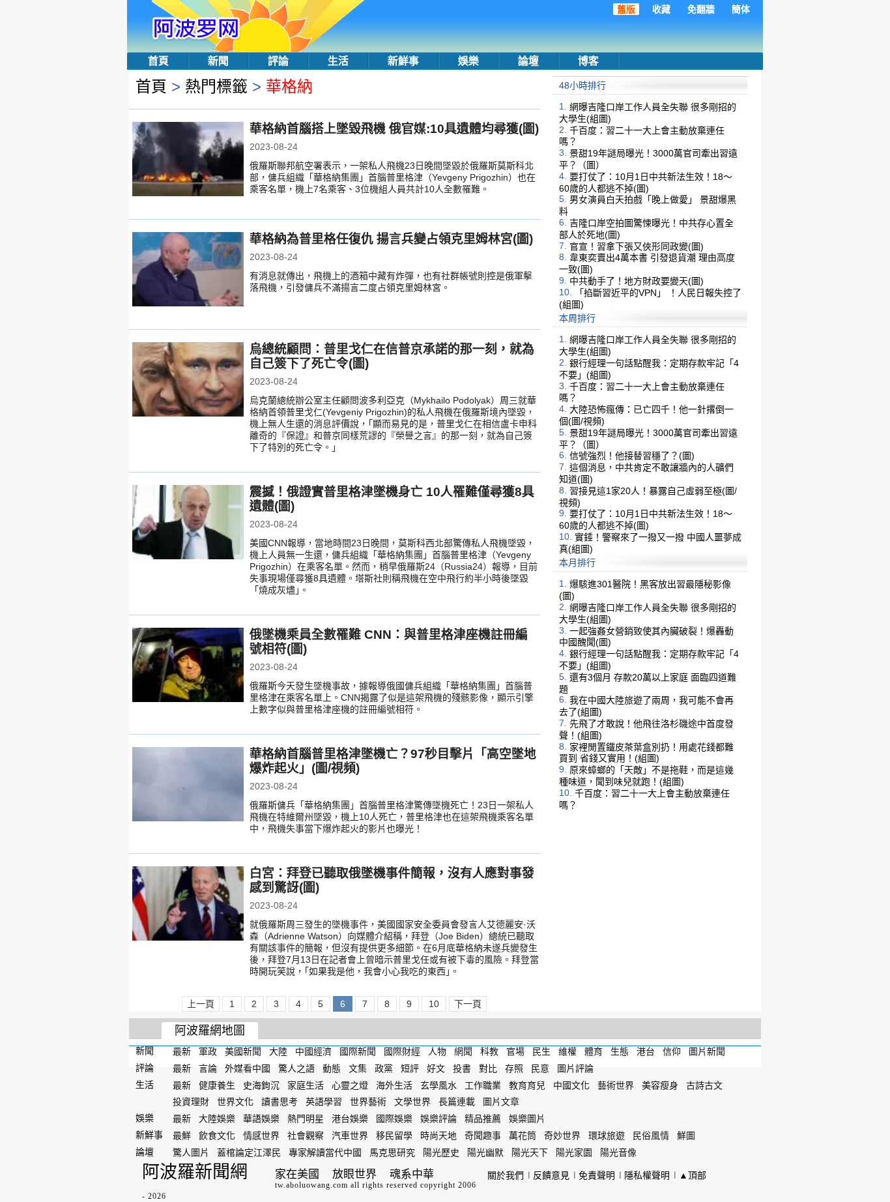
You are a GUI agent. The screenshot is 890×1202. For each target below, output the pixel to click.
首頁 (158, 60)
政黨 (384, 1068)
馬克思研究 (392, 1152)
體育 (593, 1051)
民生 (541, 1051)
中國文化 (571, 1084)
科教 (489, 1051)
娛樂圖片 (527, 1118)
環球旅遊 (606, 1135)
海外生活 (394, 1084)
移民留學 (394, 1135)
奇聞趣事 (483, 1135)
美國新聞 (243, 1051)
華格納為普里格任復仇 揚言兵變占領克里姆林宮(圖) (391, 239)
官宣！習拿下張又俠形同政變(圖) (636, 246)
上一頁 (200, 1004)
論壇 (528, 60)
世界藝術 (368, 1101)
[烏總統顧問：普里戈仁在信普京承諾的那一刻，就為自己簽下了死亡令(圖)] (188, 380)
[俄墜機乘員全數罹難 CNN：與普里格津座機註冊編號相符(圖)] (188, 666)
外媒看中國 (247, 1068)
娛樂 (468, 60)
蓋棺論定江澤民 (249, 1152)
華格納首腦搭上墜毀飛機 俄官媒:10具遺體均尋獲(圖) (394, 129)
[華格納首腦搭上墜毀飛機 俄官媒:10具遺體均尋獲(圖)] (188, 160)
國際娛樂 (394, 1118)
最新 (182, 1051)
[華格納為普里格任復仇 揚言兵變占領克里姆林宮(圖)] (188, 270)
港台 (646, 1051)
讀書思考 (279, 1101)
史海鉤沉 (261, 1084)
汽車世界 (350, 1135)
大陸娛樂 (217, 1118)
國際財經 (402, 1051)
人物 (437, 1051)
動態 (332, 1068)
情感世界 (261, 1135)
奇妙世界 (562, 1135)
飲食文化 (217, 1135)
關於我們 (505, 1175)
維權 (567, 1051)
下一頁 (467, 1004)
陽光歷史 (441, 1152)
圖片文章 (501, 1101)
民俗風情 (651, 1135)
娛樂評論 (438, 1118)
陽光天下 (529, 1152)
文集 (358, 1068)
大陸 (278, 1051)
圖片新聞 (707, 1051)
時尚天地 (438, 1135)
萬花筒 (522, 1135)
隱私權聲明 (647, 1175)
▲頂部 (692, 1175)
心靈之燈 (350, 1084)
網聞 (463, 1051)
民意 (540, 1068)
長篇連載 (456, 1101)
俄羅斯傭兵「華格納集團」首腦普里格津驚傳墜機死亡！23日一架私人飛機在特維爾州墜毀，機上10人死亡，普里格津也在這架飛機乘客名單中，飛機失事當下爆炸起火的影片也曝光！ (392, 817)
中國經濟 (313, 1051)
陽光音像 (618, 1152)
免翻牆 (701, 9)
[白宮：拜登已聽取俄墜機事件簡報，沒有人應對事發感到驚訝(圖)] (188, 904)
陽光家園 (574, 1152)
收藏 (661, 9)
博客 (588, 60)
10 (434, 1004)
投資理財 (191, 1101)
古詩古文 (704, 1084)
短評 (410, 1068)
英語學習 (324, 1101)
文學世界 (412, 1101)
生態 (619, 1051)
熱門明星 (305, 1118)
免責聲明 (597, 1175)
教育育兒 (527, 1084)
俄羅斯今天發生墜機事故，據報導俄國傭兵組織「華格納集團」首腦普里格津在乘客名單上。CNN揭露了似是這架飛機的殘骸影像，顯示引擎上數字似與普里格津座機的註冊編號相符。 (392, 697)
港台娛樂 (350, 1118)
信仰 (672, 1051)
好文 (436, 1068)
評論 (278, 60)
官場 (515, 1051)
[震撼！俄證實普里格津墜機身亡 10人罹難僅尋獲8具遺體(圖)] (188, 523)
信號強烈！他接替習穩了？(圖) (632, 455)
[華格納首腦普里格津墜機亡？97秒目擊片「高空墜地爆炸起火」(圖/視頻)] (188, 785)
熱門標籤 (216, 86)
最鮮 (182, 1135)
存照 (514, 1068)
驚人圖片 (191, 1152)
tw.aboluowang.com (311, 1185)
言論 (208, 1068)
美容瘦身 (660, 1084)
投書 (462, 1068)
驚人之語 (296, 1068)
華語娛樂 (261, 1118)
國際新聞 (357, 1051)
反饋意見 (551, 1175)
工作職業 (483, 1084)
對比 (488, 1068)
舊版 (626, 9)
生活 (338, 60)
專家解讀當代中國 (325, 1152)
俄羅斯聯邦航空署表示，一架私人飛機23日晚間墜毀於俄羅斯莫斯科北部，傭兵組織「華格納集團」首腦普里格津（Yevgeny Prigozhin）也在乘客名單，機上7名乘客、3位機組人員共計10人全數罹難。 (393, 177)
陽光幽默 (485, 1152)
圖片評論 (575, 1068)
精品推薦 (483, 1118)
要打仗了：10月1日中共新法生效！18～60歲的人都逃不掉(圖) (645, 182)
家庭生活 (305, 1084)
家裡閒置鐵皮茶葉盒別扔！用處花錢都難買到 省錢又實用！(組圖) (646, 752)
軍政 (208, 1051)
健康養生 (217, 1084)
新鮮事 (403, 60)
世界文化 (235, 1101)
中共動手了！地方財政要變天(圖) (636, 281)
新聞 (218, 60)
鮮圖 (686, 1135)
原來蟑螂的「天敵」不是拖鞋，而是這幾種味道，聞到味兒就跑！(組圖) (646, 776)
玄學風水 (438, 1084)
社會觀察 (305, 1135)
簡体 (741, 9)
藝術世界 (615, 1084)
